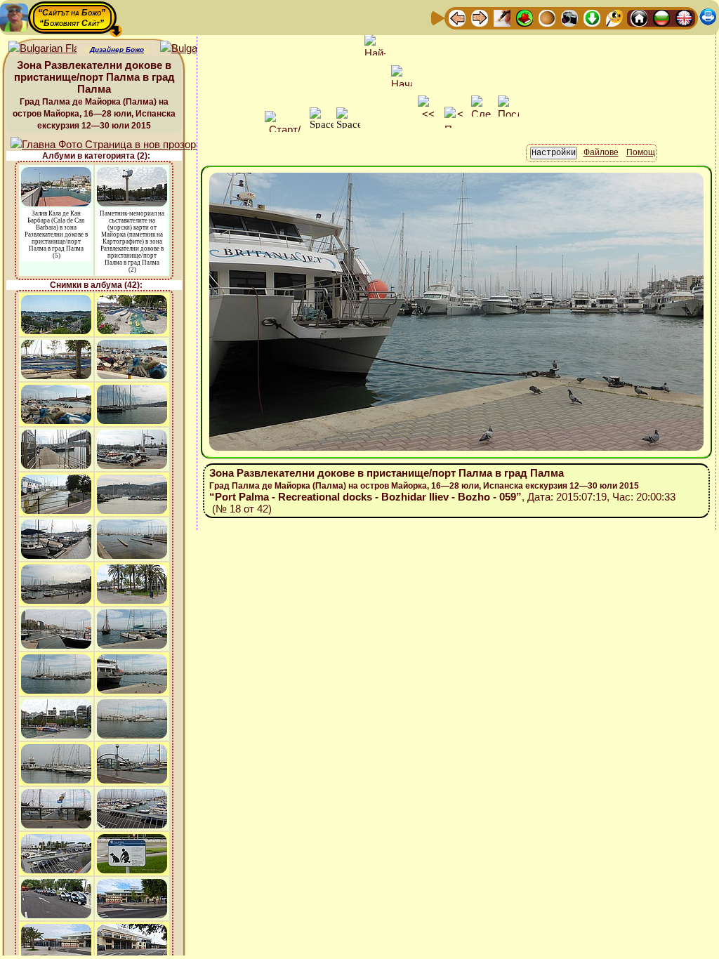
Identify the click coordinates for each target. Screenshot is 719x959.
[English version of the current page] (42, 48)
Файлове (601, 152)
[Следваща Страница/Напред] (479, 17)
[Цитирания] (524, 17)
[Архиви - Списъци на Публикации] (502, 17)
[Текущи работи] (547, 17)
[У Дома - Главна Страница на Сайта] (639, 17)
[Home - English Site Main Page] (683, 17)
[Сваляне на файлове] (591, 17)
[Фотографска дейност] (569, 17)
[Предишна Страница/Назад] (457, 17)
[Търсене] (614, 17)
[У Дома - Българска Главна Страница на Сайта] (661, 17)
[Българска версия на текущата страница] (194, 48)
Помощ (640, 152)
